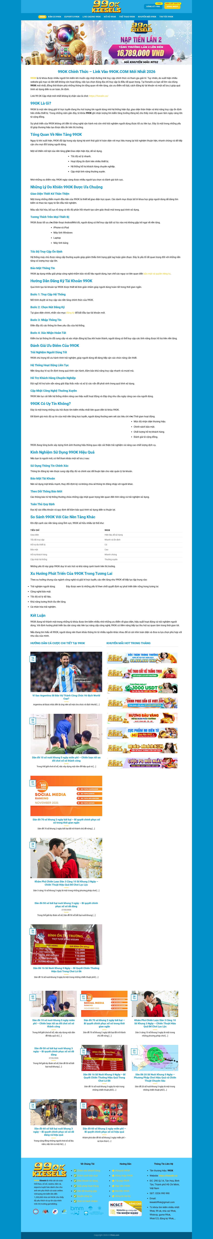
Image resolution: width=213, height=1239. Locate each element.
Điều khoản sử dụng (87, 1180)
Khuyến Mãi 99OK (147, 17)
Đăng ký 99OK (122, 1170)
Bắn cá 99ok (54, 17)
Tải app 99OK (122, 1180)
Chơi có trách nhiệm (87, 1201)
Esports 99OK (71, 17)
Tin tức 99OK (166, 17)
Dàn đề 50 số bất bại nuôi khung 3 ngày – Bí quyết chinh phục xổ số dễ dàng (66, 905)
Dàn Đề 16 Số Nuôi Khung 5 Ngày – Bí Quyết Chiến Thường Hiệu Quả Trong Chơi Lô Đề (66, 970)
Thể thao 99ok (127, 17)
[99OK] (106, 6)
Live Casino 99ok (92, 17)
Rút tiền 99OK (122, 1191)
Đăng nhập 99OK (124, 1175)
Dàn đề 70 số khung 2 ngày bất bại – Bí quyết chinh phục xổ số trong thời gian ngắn (66, 821)
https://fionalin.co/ (98, 96)
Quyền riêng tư (84, 1196)
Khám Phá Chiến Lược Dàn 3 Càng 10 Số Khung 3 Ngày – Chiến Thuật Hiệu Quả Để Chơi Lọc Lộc (66, 883)
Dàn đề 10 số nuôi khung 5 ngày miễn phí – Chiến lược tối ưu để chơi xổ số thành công (66, 759)
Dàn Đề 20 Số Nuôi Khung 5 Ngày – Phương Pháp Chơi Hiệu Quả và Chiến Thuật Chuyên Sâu (155, 1077)
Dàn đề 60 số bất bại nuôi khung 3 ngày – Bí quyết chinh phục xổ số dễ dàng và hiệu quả (53, 1131)
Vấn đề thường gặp (87, 1191)
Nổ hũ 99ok (110, 17)
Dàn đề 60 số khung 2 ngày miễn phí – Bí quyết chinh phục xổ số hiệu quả (104, 1130)
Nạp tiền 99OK (122, 1186)
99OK (42, 17)
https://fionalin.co (168, 1175)
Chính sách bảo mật (87, 1175)
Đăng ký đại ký (122, 1196)
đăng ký (70, 312)
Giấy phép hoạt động (88, 1186)
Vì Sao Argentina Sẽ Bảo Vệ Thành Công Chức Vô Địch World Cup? (66, 697)
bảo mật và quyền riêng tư (157, 273)
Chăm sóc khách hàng (88, 1170)
